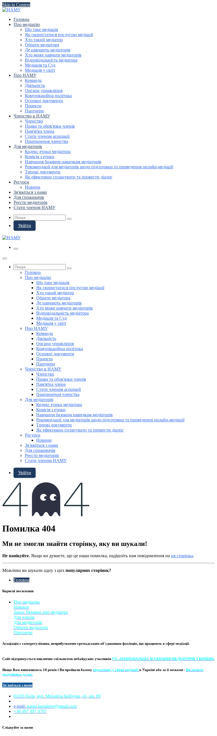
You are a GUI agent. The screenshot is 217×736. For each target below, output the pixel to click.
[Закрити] (4, 258)
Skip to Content (16, 4)
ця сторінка (182, 555)
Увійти (24, 225)
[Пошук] (69, 219)
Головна (21, 580)
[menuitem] (21, 19)
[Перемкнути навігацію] (16, 249)
